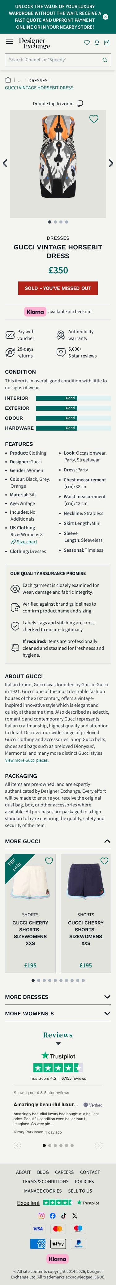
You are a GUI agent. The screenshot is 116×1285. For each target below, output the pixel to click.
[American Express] (38, 1243)
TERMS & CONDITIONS (45, 1181)
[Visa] (38, 1228)
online (24, 27)
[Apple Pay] (58, 1243)
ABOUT (23, 1172)
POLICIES (84, 1181)
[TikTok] (64, 1215)
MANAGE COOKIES (43, 1191)
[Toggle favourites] (88, 42)
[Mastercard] (58, 1228)
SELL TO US (80, 1191)
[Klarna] (58, 1258)
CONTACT (90, 1172)
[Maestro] (78, 1228)
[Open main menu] (9, 42)
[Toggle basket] (107, 42)
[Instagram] (41, 1215)
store (85, 27)
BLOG (43, 1172)
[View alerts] (99, 43)
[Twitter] (75, 1215)
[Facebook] (52, 1215)
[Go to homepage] (34, 44)
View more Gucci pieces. (27, 760)
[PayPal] (78, 1243)
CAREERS (64, 1172)
